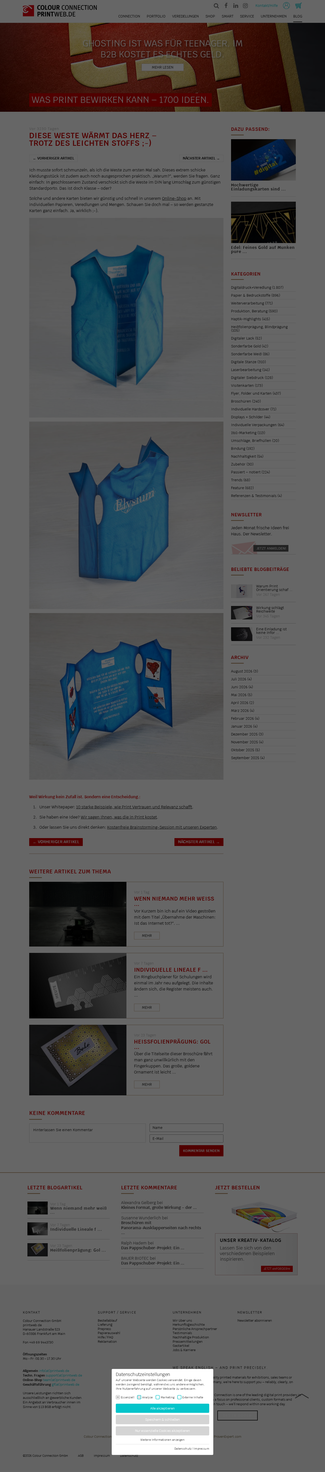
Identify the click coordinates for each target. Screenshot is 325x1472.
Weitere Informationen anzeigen (162, 1440)
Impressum (201, 1448)
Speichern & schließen (162, 1419)
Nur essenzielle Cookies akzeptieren (162, 1431)
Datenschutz (182, 1448)
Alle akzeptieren (162, 1408)
